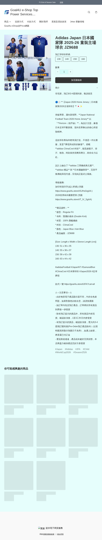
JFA (78, 349)
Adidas (69, 349)
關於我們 (43, 22)
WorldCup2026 (63, 352)
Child (86, 349)
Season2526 (81, 352)
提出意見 (60, 534)
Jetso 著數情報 (77, 22)
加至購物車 (76, 80)
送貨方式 (19, 22)
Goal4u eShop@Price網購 (16, 26)
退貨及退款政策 (59, 22)
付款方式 (31, 22)
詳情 (61, 2)
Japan (59, 349)
